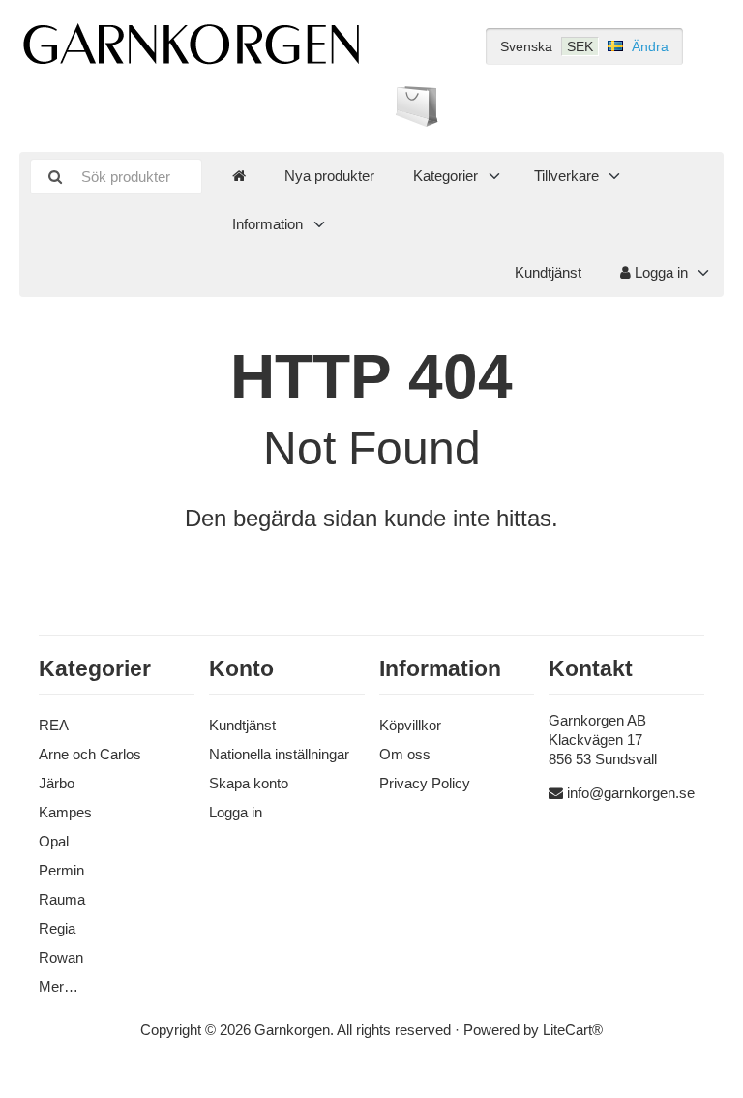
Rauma (62, 899)
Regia (57, 928)
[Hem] (239, 176)
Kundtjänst (548, 272)
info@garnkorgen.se (631, 793)
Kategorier (445, 175)
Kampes (65, 812)
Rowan (61, 957)
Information (267, 224)
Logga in (659, 272)
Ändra (650, 46)
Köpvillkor (410, 725)
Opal (54, 841)
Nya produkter (329, 175)
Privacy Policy (424, 783)
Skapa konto (248, 783)
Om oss (405, 754)
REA (54, 725)
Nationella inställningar (279, 754)
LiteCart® (573, 1030)
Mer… (58, 986)
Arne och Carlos (90, 754)
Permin (61, 870)
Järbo (56, 783)
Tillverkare (566, 175)
